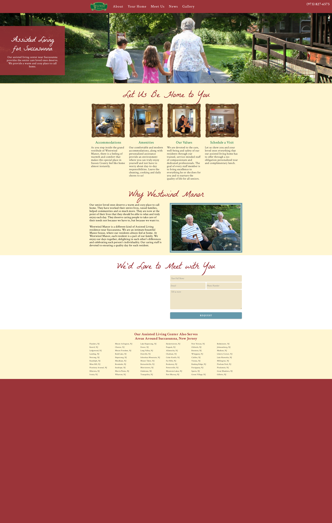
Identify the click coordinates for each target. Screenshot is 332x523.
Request (206, 315)
